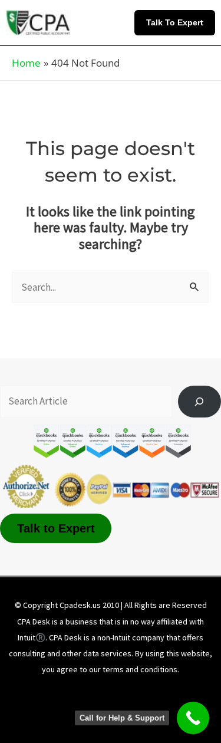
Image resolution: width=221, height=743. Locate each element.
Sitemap (119, 708)
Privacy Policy (168, 691)
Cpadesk (173, 708)
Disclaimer (102, 691)
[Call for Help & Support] (193, 718)
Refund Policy (56, 708)
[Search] (199, 402)
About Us (44, 691)
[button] (177, 22)
